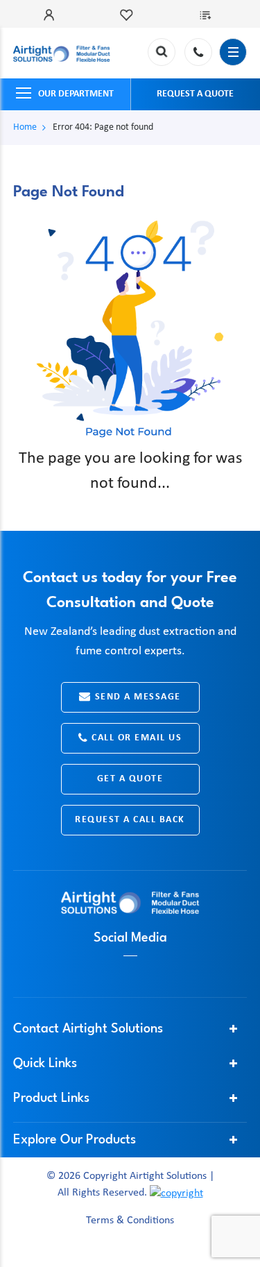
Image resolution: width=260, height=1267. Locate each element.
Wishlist (129, 15)
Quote (208, 15)
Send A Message (138, 697)
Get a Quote (130, 779)
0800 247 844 (198, 52)
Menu (233, 52)
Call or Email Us (137, 738)
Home (25, 127)
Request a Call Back (130, 820)
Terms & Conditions (130, 1220)
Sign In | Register (52, 15)
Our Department (76, 94)
